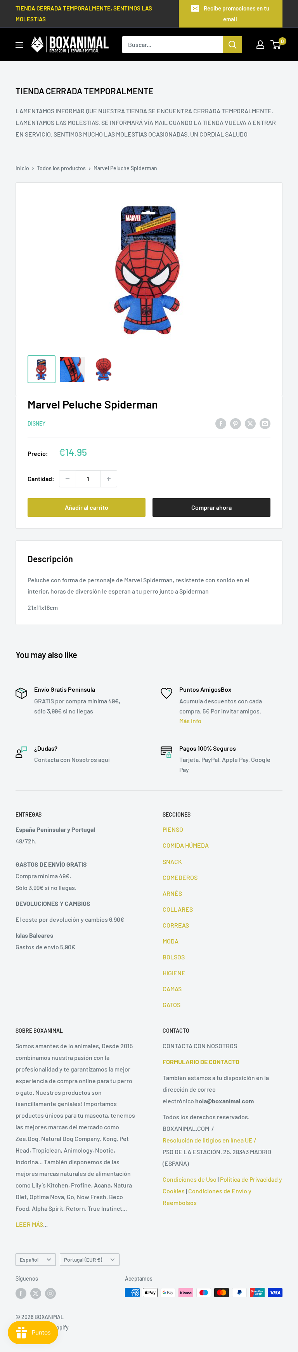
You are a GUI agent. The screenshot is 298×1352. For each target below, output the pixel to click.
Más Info (190, 720)
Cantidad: (41, 478)
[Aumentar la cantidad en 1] (108, 479)
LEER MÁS (29, 1224)
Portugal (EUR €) (83, 1259)
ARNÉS (172, 893)
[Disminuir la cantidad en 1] (67, 479)
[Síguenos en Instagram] (50, 1293)
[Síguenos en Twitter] (35, 1293)
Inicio (22, 168)
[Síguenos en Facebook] (21, 1293)
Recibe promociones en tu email (236, 14)
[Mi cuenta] (260, 44)
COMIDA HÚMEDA (186, 845)
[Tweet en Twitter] (250, 423)
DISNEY (36, 423)
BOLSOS (174, 957)
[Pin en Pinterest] (235, 423)
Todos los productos (61, 168)
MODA (170, 941)
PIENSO (173, 829)
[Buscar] (232, 44)
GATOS (171, 1004)
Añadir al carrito (86, 507)
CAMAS (172, 988)
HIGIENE (174, 972)
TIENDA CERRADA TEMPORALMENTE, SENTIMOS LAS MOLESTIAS (84, 14)
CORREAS (176, 925)
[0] (276, 44)
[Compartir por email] (265, 423)
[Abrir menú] (19, 45)
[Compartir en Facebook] (220, 423)
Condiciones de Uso (190, 1179)
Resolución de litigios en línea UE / (209, 1140)
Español (29, 1259)
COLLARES (178, 909)
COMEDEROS (180, 877)
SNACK (172, 861)
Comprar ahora (211, 507)
